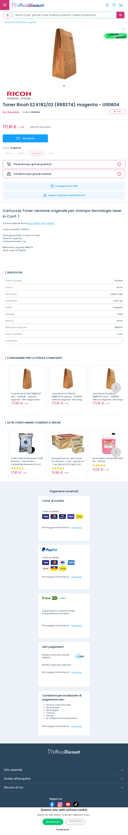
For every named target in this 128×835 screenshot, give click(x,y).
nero (51, 153)
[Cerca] (120, 15)
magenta (37, 153)
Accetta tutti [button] (53, 821)
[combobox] (64, 15)
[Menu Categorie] (4, 5)
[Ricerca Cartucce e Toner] (7, 15)
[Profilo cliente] (107, 5)
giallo (22, 153)
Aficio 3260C (34, 223)
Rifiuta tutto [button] (76, 821)
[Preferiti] (114, 5)
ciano (9, 153)
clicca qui (76, 527)
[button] (116, 388)
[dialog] (64, 821)
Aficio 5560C (48, 223)
